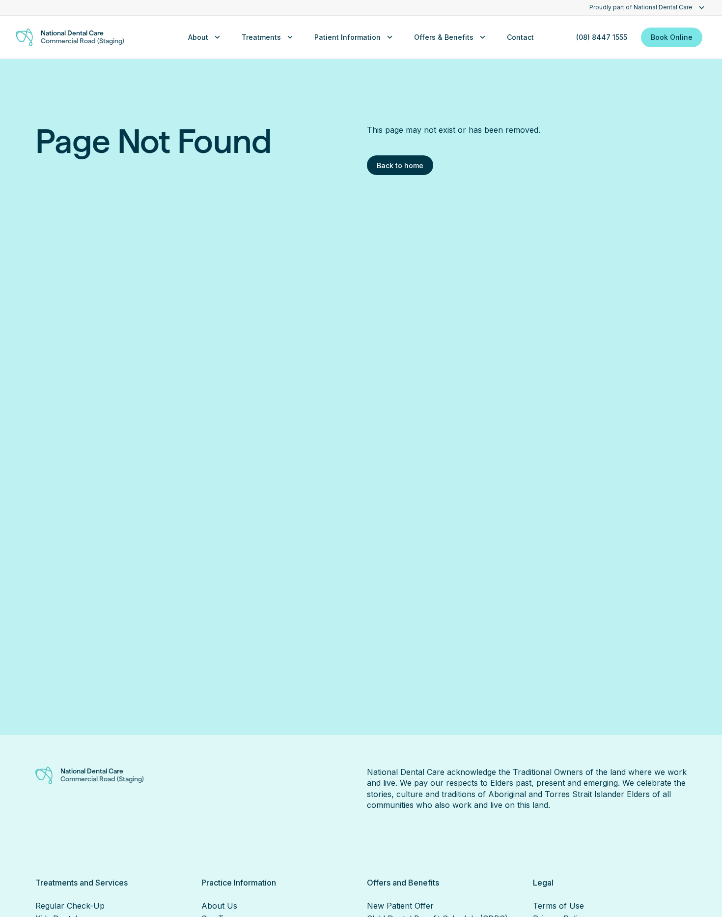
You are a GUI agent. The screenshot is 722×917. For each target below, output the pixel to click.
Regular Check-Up (70, 906)
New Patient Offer (400, 906)
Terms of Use (558, 906)
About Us (219, 906)
